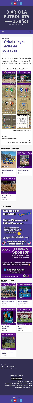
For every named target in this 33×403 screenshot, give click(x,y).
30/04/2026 (21, 173)
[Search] (30, 31)
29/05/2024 (6, 54)
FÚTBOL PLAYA (6, 38)
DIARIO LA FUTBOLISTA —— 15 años (16, 16)
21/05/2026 (5, 173)
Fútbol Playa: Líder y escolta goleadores (19, 141)
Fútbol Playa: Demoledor (9, 137)
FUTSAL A (20, 297)
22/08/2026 (5, 330)
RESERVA (20, 323)
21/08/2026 (21, 330)
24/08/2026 (21, 304)
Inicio (15, 0)
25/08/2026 (5, 304)
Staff (18, 0)
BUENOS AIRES (6, 297)
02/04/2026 (5, 199)
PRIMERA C (5, 348)
